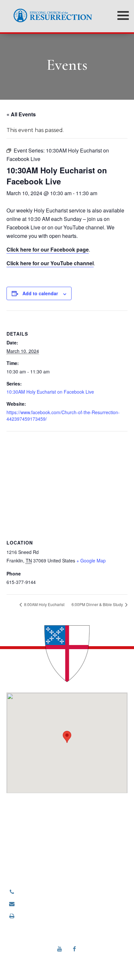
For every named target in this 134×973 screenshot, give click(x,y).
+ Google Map (91, 560)
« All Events (21, 114)
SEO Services (105, 958)
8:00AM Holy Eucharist (43, 604)
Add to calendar (40, 293)
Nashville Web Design (54, 958)
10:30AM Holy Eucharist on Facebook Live (50, 391)
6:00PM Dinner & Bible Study (98, 604)
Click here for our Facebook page (48, 249)
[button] (67, 737)
